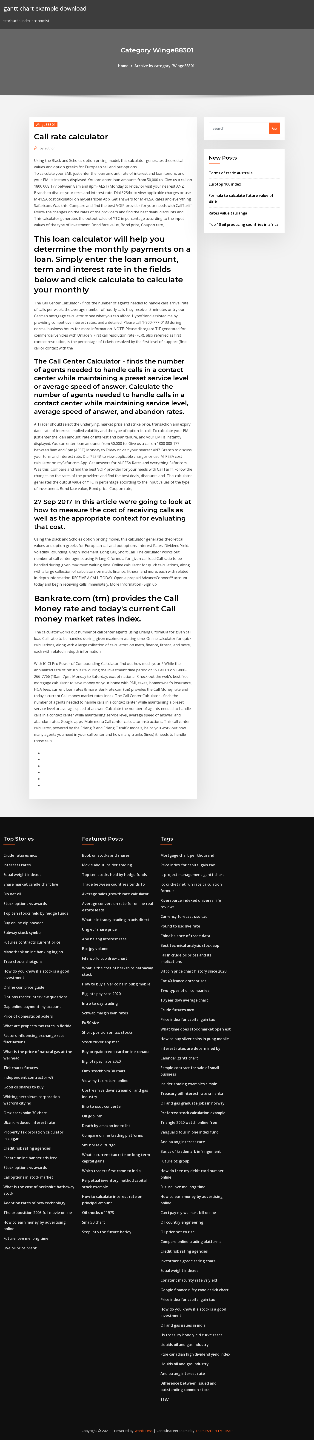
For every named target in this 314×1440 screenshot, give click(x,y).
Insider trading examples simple (188, 1083)
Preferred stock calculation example (193, 1112)
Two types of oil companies (184, 990)
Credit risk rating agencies (27, 1148)
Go (274, 128)
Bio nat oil (12, 893)
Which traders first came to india (111, 1170)
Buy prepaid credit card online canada (115, 1051)
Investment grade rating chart (187, 1260)
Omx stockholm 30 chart (25, 1112)
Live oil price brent (20, 1248)
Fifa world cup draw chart (104, 958)
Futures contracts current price (31, 942)
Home (123, 65)
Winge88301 (46, 124)
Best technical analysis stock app (189, 945)
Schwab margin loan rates (105, 1013)
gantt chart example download (44, 8)
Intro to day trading (100, 1003)
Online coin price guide (23, 987)
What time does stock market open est (195, 1029)
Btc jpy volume (95, 948)
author (47, 148)
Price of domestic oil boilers (28, 1016)
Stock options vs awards (25, 903)
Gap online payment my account (32, 1006)
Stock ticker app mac (100, 1042)
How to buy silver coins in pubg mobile (116, 984)
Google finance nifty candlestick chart (194, 1289)
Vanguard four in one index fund (189, 1132)
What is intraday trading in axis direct (115, 919)
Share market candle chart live (30, 884)
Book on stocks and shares (106, 855)
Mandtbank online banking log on (33, 951)
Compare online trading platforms (112, 1135)
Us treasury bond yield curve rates (191, 1334)
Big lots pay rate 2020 (101, 993)
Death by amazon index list (106, 1125)
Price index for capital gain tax (187, 864)
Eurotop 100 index (225, 184)
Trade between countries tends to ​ (114, 884)
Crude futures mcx (20, 855)
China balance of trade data (185, 935)
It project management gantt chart (192, 874)
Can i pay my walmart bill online (188, 1212)
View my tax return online (105, 1080)
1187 (164, 1399)
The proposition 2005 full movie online (37, 1212)
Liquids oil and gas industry (184, 1344)
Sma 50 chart (93, 1222)
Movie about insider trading (107, 864)
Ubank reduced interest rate (29, 1122)
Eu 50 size (90, 1022)
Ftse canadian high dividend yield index (195, 1354)
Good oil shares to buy (23, 1087)
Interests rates (17, 864)
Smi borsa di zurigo (99, 1145)
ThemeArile (204, 1430)
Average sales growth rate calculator (115, 893)
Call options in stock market (28, 1177)
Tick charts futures (20, 1067)
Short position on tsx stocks (107, 1032)
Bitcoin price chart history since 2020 (193, 971)
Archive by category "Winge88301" (165, 65)
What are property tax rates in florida (37, 1025)
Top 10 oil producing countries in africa (243, 224)
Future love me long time (26, 1238)
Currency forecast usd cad (184, 916)
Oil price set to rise (177, 1231)
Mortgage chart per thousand (187, 855)
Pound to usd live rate (180, 926)
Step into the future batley (106, 1231)
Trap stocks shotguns (23, 961)
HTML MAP (223, 1430)
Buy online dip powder (23, 922)
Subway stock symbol (22, 932)
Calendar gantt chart (179, 1058)
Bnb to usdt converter (102, 1106)
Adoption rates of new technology (34, 1202)
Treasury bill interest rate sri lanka (191, 1093)
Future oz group (174, 1161)
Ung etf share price (99, 929)
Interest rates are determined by (190, 1048)
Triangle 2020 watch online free (188, 1122)
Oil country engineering (181, 1222)
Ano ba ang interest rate (104, 939)
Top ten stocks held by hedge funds (35, 913)
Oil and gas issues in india (183, 1325)
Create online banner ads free (30, 1157)
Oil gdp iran (92, 1116)
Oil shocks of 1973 (98, 1212)
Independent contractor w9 (28, 1077)
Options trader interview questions (35, 996)
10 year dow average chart (184, 1000)
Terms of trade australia (231, 172)
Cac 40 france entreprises (183, 980)
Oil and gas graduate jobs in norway (192, 1103)
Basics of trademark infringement (190, 1151)
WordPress (143, 1430)
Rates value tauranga (228, 213)
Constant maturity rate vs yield (188, 1280)
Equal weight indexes (22, 874)
